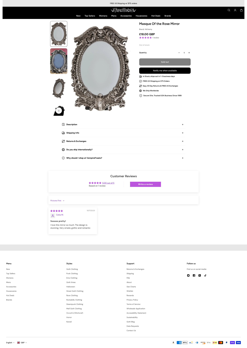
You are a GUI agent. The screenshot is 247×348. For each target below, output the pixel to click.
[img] (56, 211)
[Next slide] (59, 110)
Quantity (143, 53)
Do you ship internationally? (79, 149)
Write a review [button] (145, 184)
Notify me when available (165, 70)
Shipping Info (72, 133)
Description (71, 124)
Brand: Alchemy (145, 29)
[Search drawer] (229, 10)
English (9, 342)
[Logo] (123, 10)
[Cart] (241, 10)
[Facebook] (194, 275)
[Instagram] (188, 275)
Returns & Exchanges (76, 141)
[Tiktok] (205, 275)
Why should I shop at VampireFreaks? (84, 158)
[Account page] (235, 10)
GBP (22, 342)
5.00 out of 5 (108, 183)
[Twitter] (199, 275)
